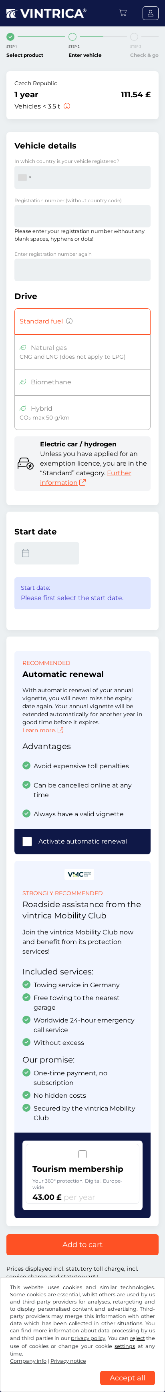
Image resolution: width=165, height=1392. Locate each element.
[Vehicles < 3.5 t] (66, 106)
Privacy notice (68, 1361)
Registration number (68, 200)
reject (137, 1338)
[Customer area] (151, 13)
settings (125, 1346)
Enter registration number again (53, 254)
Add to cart (82, 1244)
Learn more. (39, 730)
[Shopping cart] (123, 13)
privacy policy (88, 1338)
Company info (28, 1361)
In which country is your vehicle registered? (66, 161)
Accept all (127, 1378)
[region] (82, 1386)
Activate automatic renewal (82, 841)
